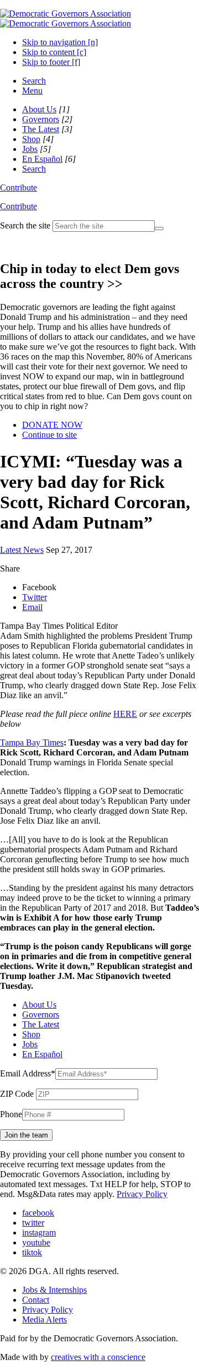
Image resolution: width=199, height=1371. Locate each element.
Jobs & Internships (54, 1289)
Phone (11, 1114)
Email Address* (27, 1073)
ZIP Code (17, 1093)
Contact (35, 1299)
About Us (39, 109)
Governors (40, 119)
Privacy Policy (142, 1194)
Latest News (22, 549)
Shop (31, 139)
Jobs (30, 149)
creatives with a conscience (98, 1357)
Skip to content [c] (54, 52)
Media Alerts (44, 1319)
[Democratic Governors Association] (65, 18)
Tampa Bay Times (32, 742)
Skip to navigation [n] (60, 42)
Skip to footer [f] (51, 62)
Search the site (25, 225)
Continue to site (49, 434)
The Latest (40, 129)
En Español (42, 159)
